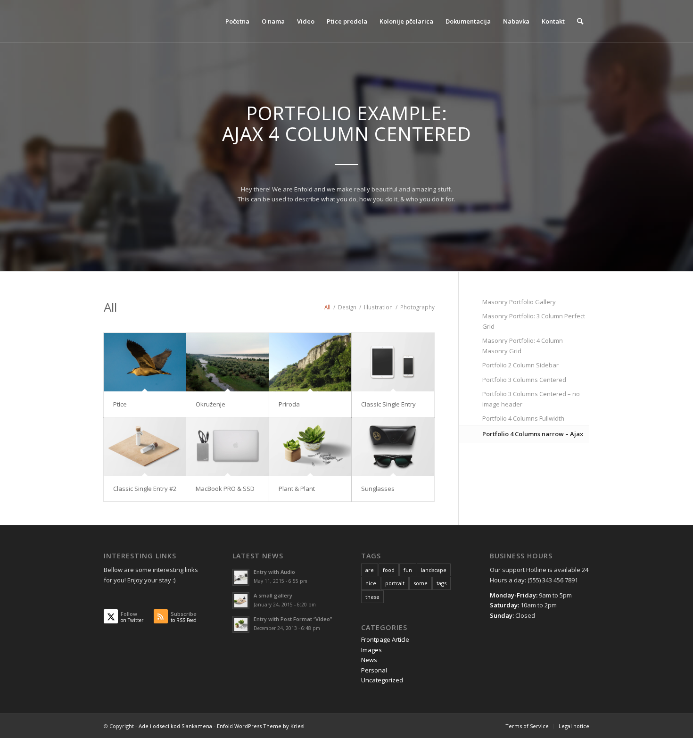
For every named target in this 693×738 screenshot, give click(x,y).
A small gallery (273, 595)
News (369, 659)
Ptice (120, 404)
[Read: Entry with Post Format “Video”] (240, 624)
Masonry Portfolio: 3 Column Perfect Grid (533, 321)
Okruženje (210, 404)
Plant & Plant (297, 488)
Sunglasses (378, 488)
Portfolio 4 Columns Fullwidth (523, 418)
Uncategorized (382, 680)
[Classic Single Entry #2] (145, 446)
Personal (374, 670)
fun (408, 569)
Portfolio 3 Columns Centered (524, 379)
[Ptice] (145, 362)
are (369, 569)
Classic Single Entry (388, 404)
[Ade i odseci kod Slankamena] (163, 21)
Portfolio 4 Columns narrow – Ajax (532, 434)
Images (371, 650)
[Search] (580, 21)
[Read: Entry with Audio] (240, 577)
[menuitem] (237, 21)
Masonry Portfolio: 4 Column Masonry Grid (522, 345)
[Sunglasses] (393, 446)
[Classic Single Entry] (393, 362)
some (420, 583)
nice (370, 583)
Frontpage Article (385, 639)
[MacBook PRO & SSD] (227, 446)
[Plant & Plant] (310, 446)
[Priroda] (310, 362)
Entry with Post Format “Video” (293, 618)
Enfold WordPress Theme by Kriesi (261, 726)
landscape (433, 569)
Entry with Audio (274, 571)
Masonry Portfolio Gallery (519, 302)
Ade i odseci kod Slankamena (175, 726)
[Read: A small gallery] (240, 600)
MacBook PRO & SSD (225, 488)
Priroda (289, 404)
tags (441, 583)
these (372, 596)
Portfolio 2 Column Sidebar (520, 365)
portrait (394, 583)
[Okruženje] (227, 362)
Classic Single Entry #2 (144, 488)
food (389, 569)
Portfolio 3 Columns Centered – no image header (531, 399)
